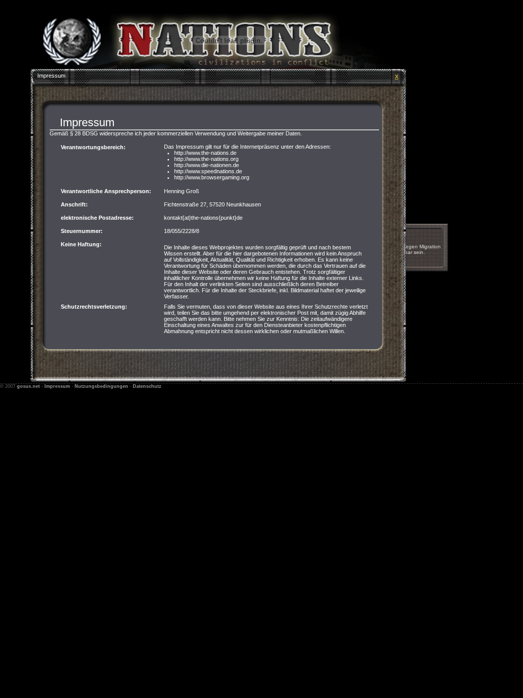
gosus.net (28, 386)
